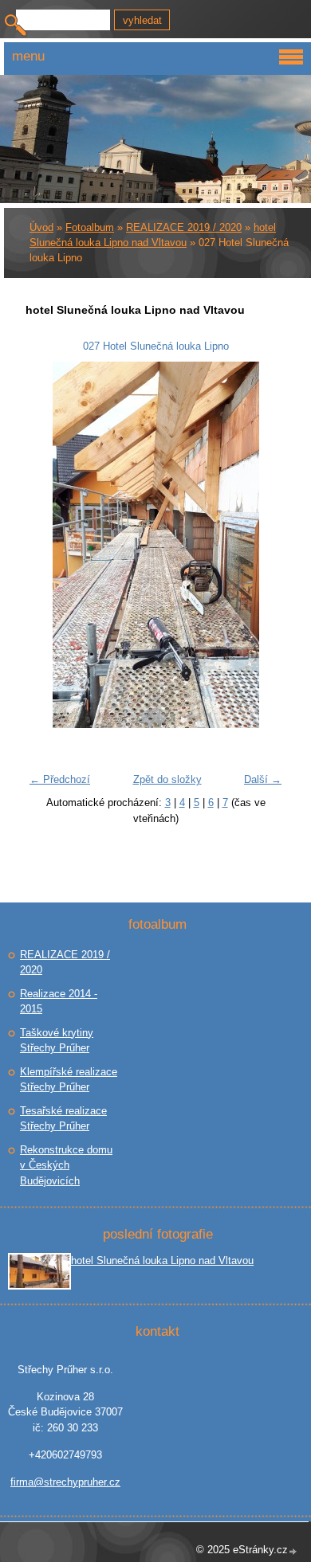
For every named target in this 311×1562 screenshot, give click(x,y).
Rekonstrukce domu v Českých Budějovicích (66, 1165)
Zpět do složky (167, 779)
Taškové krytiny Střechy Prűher (56, 1041)
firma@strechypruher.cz (65, 1482)
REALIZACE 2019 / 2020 (184, 227)
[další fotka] (263, 545)
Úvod (41, 227)
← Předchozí (60, 779)
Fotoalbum (89, 227)
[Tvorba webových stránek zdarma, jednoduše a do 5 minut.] (293, 1551)
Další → (262, 779)
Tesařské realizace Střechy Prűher (63, 1119)
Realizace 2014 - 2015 (58, 1002)
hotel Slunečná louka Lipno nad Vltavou (162, 1260)
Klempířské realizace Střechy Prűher (68, 1080)
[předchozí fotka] (47, 545)
